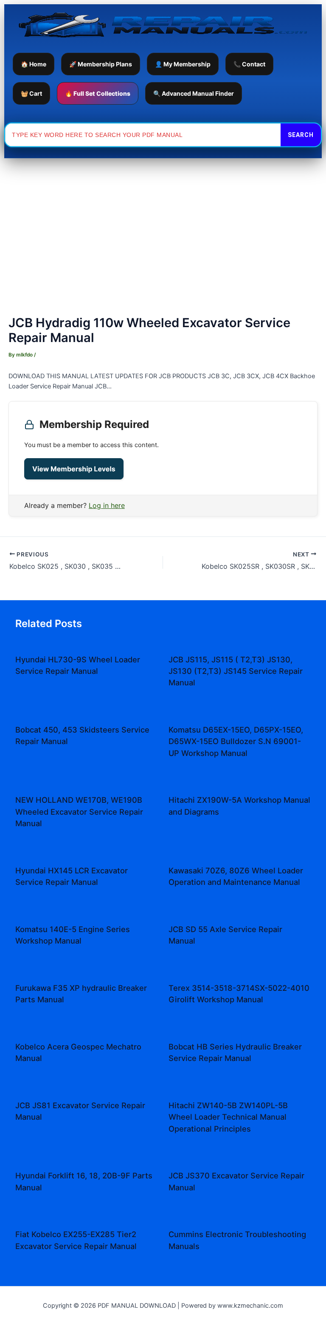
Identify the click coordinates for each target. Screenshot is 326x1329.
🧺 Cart (31, 93)
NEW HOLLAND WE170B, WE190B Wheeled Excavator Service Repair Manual (79, 811)
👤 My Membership (183, 64)
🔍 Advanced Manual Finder (193, 93)
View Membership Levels (73, 469)
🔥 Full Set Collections (97, 93)
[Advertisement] (163, 222)
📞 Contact (249, 64)
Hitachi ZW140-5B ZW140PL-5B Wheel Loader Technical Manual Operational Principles (228, 1117)
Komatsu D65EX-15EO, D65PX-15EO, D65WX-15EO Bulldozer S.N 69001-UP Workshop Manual (236, 741)
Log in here (107, 505)
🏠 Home (33, 64)
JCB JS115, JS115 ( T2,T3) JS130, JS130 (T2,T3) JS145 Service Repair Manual (236, 671)
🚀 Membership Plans (100, 64)
